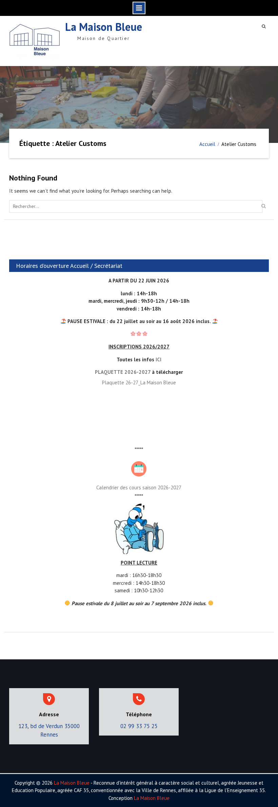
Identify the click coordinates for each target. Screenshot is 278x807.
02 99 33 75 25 (139, 726)
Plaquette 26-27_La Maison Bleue (139, 382)
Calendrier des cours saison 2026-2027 (138, 487)
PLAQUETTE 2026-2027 (123, 372)
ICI (158, 359)
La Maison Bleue (103, 27)
